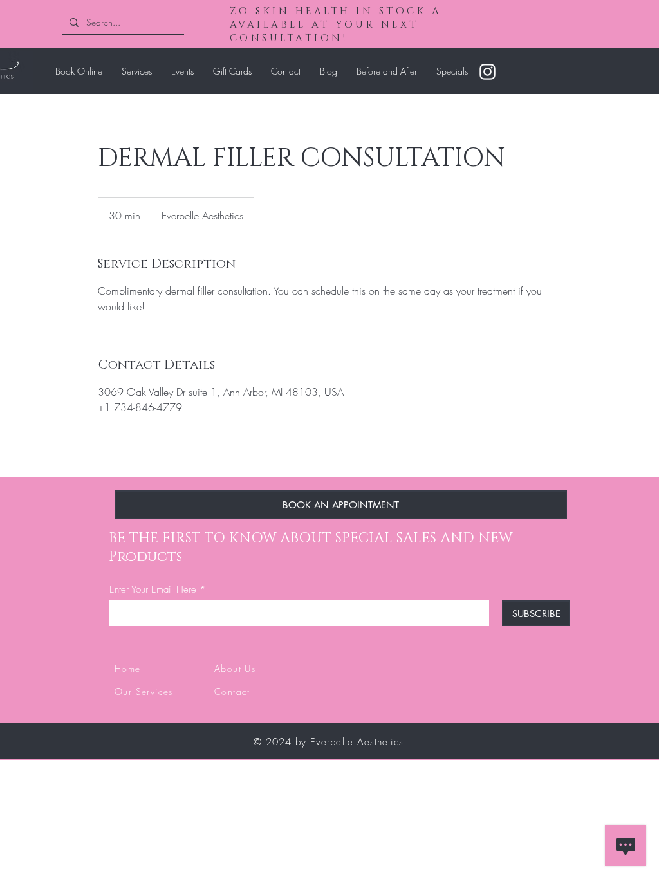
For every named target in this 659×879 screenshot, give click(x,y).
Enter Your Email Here (152, 590)
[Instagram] (487, 71)
